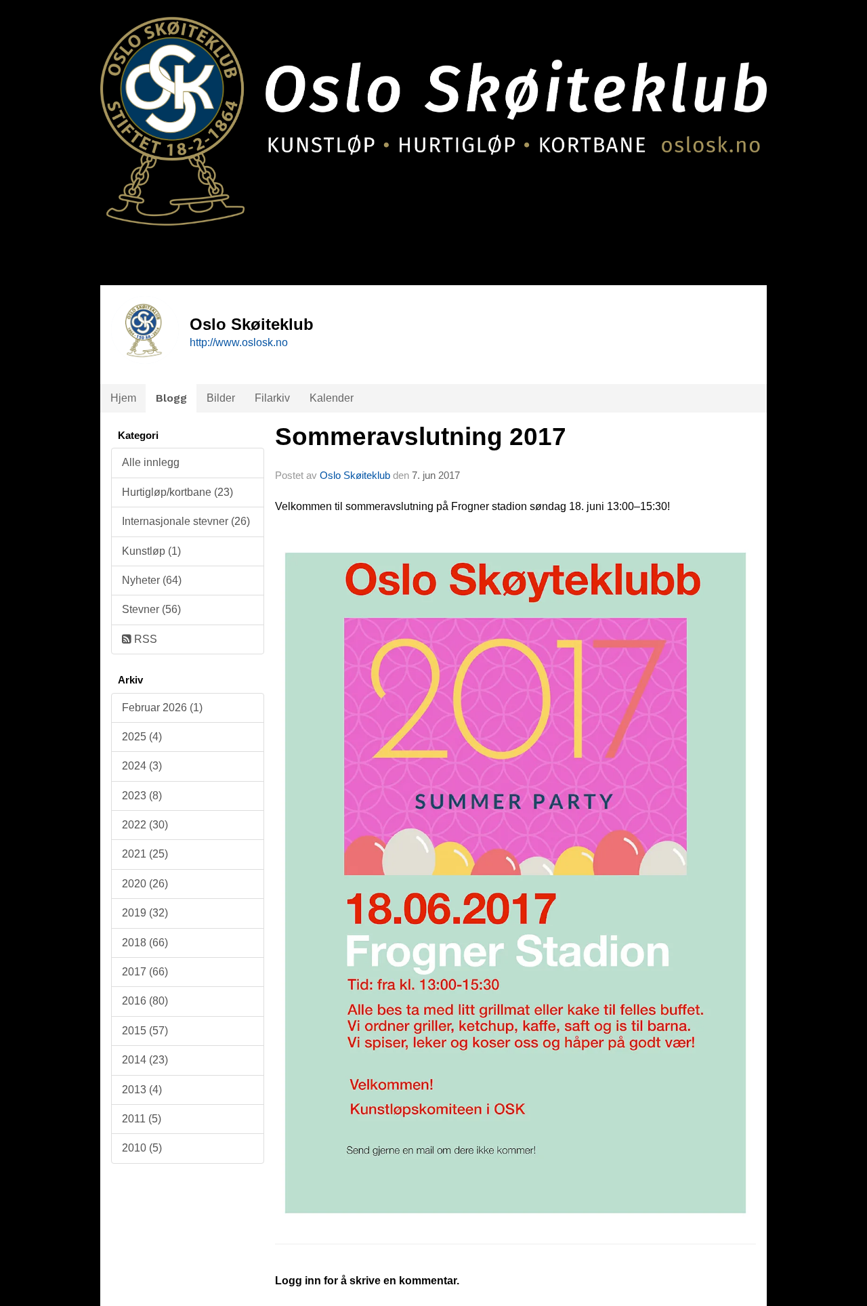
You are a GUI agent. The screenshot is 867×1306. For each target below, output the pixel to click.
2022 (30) (145, 824)
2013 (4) (142, 1089)
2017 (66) (145, 971)
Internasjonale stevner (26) (186, 521)
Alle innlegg (150, 462)
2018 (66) (145, 942)
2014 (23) (145, 1060)
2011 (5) (141, 1118)
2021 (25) (145, 854)
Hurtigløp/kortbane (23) (177, 492)
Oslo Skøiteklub (355, 475)
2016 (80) (145, 1001)
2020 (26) (145, 883)
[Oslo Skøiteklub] (433, 113)
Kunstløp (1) (151, 551)
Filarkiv (272, 398)
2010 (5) (142, 1148)
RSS (144, 639)
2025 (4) (142, 736)
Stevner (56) (151, 609)
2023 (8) (142, 795)
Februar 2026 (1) (162, 707)
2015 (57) (145, 1030)
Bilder (221, 398)
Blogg (171, 398)
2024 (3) (142, 766)
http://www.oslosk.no (239, 342)
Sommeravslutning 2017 (420, 436)
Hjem (123, 398)
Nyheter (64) (152, 580)
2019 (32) (145, 913)
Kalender (332, 398)
